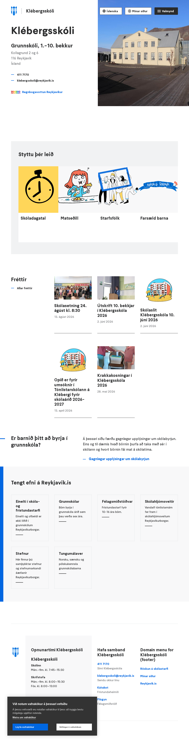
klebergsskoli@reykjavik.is (35, 80)
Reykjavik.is (148, 683)
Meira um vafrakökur (24, 717)
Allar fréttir (24, 288)
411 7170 (23, 74)
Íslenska (112, 11)
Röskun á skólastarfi (154, 668)
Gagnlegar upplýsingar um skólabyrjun (119, 459)
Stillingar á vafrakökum (70, 727)
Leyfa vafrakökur (25, 727)
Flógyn (107, 701)
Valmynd (168, 11)
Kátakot (108, 690)
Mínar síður (139, 11)
